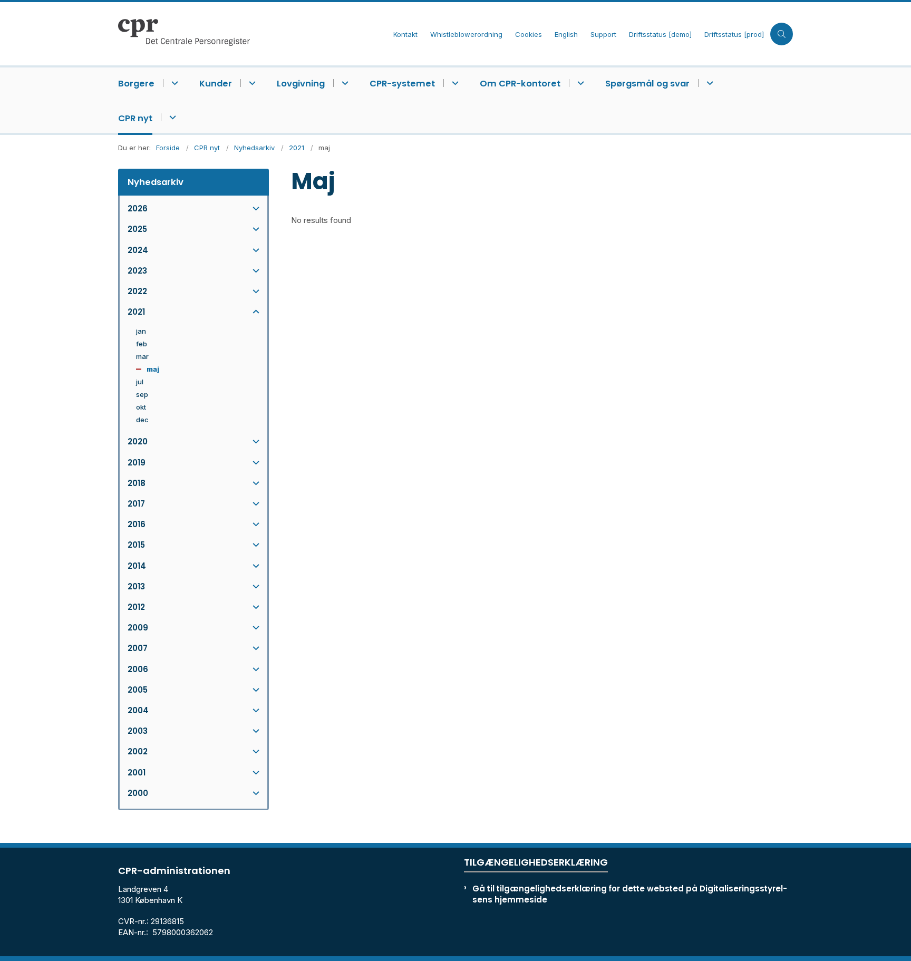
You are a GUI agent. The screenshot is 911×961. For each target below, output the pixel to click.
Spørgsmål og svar (647, 83)
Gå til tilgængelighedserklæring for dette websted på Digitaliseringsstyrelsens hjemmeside (629, 894)
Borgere (136, 83)
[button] (253, 208)
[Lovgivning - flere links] (343, 83)
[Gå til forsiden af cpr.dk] (252, 33)
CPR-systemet (402, 83)
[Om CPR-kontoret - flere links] (579, 83)
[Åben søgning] (781, 34)
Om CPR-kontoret (520, 83)
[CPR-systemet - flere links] (453, 83)
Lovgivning (301, 83)
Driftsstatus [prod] (734, 34)
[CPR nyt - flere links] (171, 117)
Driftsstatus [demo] (660, 34)
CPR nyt (135, 118)
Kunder (215, 83)
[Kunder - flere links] (250, 83)
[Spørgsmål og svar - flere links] (708, 83)
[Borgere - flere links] (173, 83)
